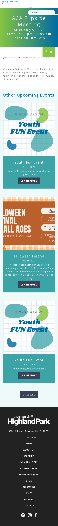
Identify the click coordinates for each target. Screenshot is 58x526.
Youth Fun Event (29, 162)
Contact (29, 505)
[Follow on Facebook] (40, 16)
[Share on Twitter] (51, 52)
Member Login (29, 462)
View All (29, 394)
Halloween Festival (29, 256)
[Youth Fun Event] (29, 129)
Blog (29, 480)
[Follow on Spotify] (30, 16)
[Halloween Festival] (29, 223)
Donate (29, 499)
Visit (29, 493)
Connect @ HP (29, 468)
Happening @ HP (29, 474)
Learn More (29, 180)
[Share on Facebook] (46, 52)
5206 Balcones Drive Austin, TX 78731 (29, 431)
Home (29, 443)
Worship (29, 456)
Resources (29, 487)
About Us (29, 449)
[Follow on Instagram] (35, 16)
